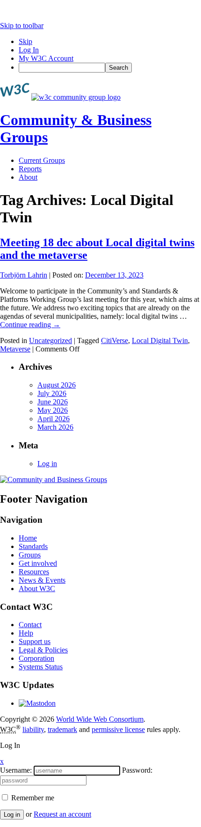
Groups (30, 555)
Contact (30, 625)
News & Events (42, 580)
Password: (137, 770)
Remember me (31, 798)
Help (26, 633)
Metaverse (15, 349)
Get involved (38, 563)
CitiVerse (114, 340)
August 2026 (56, 385)
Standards (33, 546)
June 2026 (52, 402)
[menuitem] (110, 68)
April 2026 (53, 419)
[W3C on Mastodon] (37, 703)
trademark (62, 729)
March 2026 (55, 427)
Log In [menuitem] (29, 50)
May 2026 (52, 410)
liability (33, 729)
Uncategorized (50, 340)
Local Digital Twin (160, 340)
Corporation (36, 658)
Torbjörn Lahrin (23, 275)
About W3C (37, 589)
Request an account (62, 814)
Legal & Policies (43, 650)
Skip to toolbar (21, 25)
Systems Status (41, 667)
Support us (34, 641)
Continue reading (30, 325)
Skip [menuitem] (25, 41)
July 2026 (51, 393)
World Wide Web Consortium (100, 719)
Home (28, 538)
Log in (47, 464)
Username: (16, 770)
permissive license (118, 729)
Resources (34, 572)
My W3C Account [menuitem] (46, 58)
